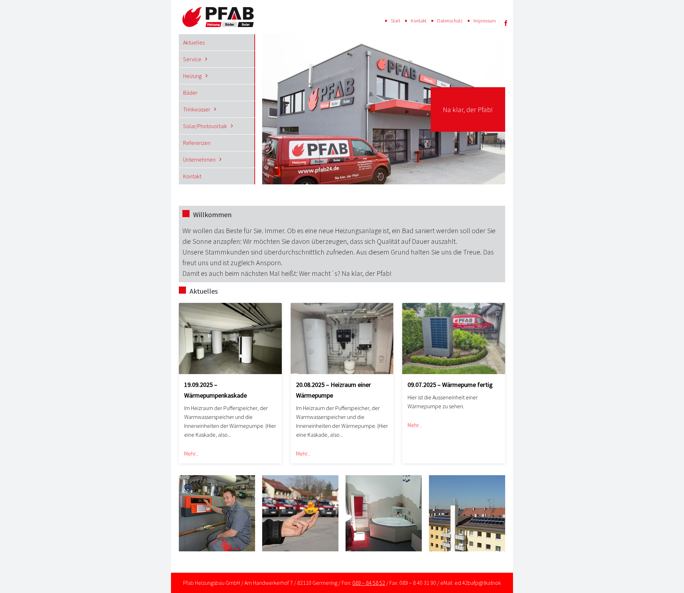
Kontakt (418, 20)
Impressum (484, 20)
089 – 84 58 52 (368, 582)
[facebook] (506, 23)
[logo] (218, 10)
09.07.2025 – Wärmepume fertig (450, 385)
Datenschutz (450, 20)
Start (395, 20)
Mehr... (191, 453)
